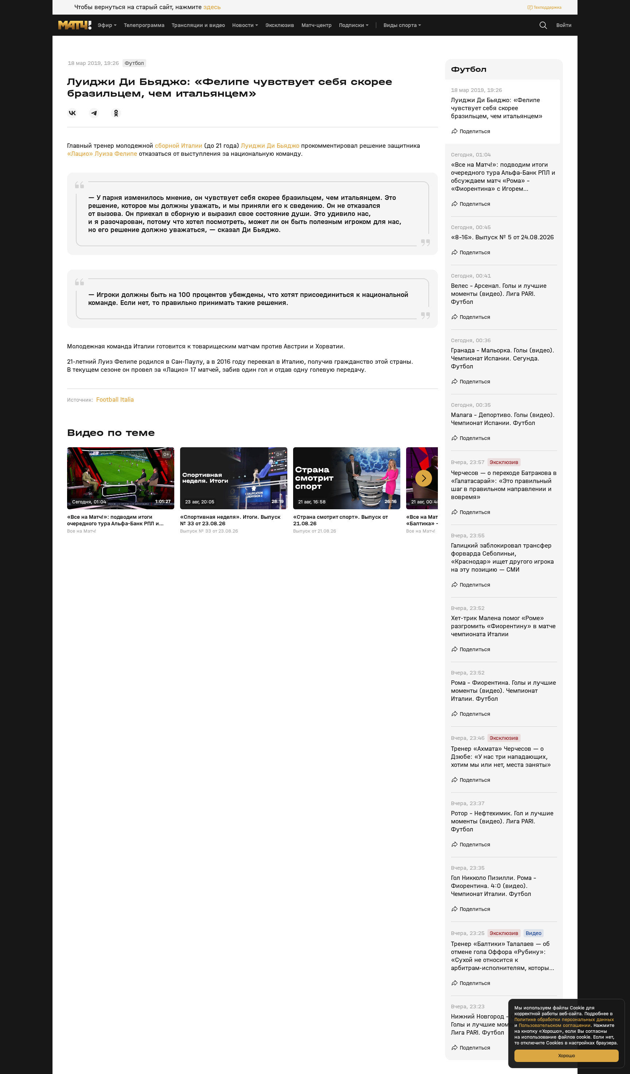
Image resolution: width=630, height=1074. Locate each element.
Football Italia (115, 399)
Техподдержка (547, 7)
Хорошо (566, 1055)
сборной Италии (178, 146)
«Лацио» (80, 154)
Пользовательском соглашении (555, 1025)
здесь (212, 7)
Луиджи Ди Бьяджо (270, 146)
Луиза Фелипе (116, 154)
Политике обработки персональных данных (564, 1020)
